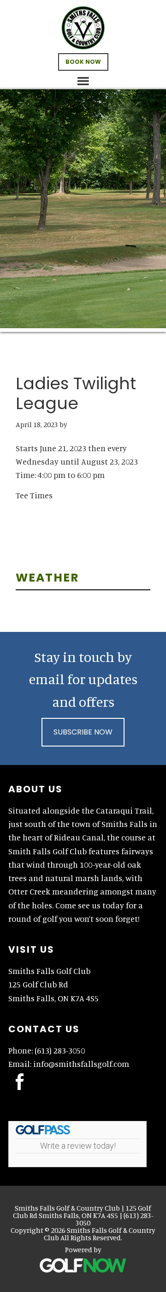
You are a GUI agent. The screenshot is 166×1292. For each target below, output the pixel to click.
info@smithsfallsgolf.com (81, 1064)
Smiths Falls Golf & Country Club (83, 28)
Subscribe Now (83, 732)
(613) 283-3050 (60, 1050)
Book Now (83, 62)
